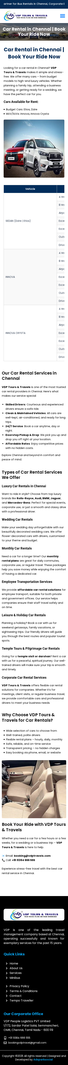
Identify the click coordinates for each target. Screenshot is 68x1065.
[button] (62, 16)
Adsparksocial (43, 1059)
